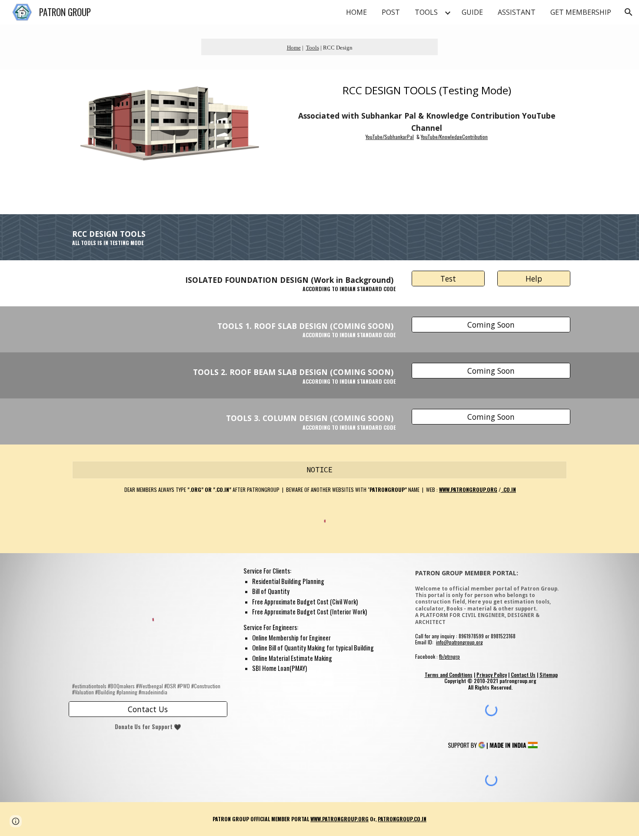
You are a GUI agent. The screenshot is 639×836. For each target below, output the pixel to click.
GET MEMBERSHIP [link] (580, 12)
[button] (628, 12)
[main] (319, 47)
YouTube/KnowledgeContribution (454, 136)
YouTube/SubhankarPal (390, 136)
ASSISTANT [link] (517, 12)
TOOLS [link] (426, 12)
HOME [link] (356, 12)
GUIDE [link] (472, 12)
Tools (312, 47)
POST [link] (391, 12)
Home (294, 47)
